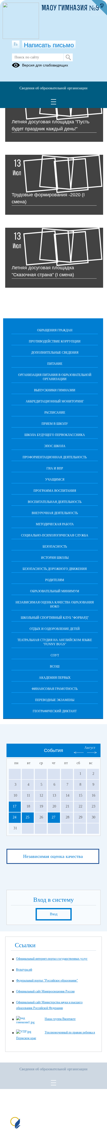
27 (53, 817)
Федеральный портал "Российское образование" (47, 980)
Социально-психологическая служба (54, 535)
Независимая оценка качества (53, 856)
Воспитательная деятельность (55, 502)
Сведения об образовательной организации (53, 88)
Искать (68, 57)
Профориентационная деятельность (55, 457)
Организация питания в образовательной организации (54, 377)
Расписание (54, 412)
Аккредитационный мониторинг (55, 401)
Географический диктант (55, 711)
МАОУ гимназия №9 (70, 8)
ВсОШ (54, 666)
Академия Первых (55, 678)
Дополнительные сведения (54, 352)
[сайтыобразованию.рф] (99, 8)
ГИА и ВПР (54, 468)
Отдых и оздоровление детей (55, 629)
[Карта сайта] (15, 44)
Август (89, 748)
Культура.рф (24, 969)
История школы (55, 558)
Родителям (54, 580)
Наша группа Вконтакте (60, 1019)
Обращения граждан (54, 330)
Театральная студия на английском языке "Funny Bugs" (54, 642)
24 (14, 817)
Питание (54, 364)
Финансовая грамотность (55, 689)
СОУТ (55, 655)
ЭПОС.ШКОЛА (54, 446)
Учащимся (54, 479)
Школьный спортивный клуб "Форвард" (55, 618)
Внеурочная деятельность (55, 513)
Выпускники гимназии (54, 390)
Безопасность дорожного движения (55, 569)
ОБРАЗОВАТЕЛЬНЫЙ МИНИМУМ (54, 591)
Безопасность (55, 546)
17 (14, 806)
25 (27, 817)
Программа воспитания (55, 491)
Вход (53, 914)
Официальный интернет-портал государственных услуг (52, 958)
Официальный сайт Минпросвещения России (45, 991)
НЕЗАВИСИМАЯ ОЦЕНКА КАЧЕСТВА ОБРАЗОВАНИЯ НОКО (55, 604)
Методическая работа (55, 524)
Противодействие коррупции (55, 341)
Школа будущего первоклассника (54, 435)
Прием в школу (55, 424)
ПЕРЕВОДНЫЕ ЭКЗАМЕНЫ (54, 700)
